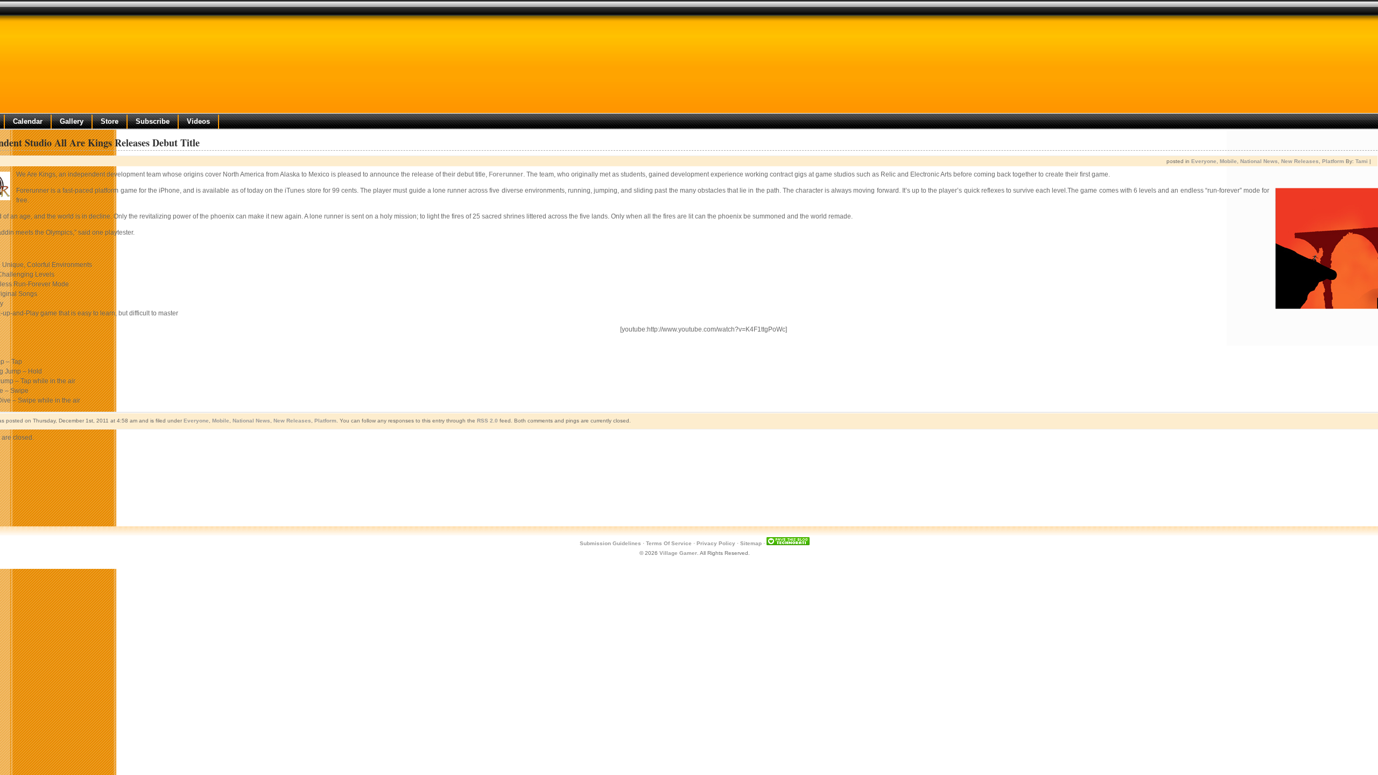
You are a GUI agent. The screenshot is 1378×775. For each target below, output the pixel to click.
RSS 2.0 (487, 421)
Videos (198, 121)
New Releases (1300, 161)
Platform (1333, 161)
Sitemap (751, 543)
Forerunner (506, 174)
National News (1259, 161)
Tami (1361, 161)
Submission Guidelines (610, 543)
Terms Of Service (669, 543)
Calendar (28, 121)
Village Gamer (678, 553)
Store (109, 121)
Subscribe (153, 121)
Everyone (1204, 161)
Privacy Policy (716, 543)
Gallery (71, 121)
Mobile (1228, 161)
